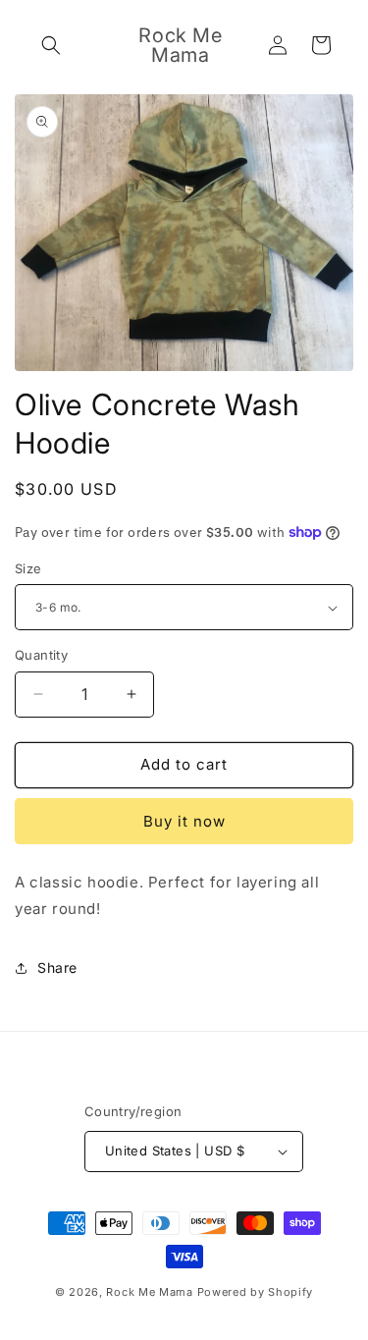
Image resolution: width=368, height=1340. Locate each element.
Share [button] (57, 967)
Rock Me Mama (149, 1292)
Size (28, 568)
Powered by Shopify (255, 1292)
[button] (51, 45)
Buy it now (184, 821)
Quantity (41, 655)
